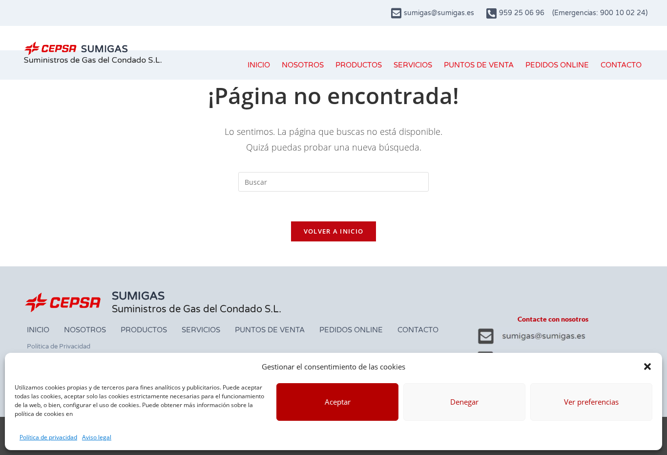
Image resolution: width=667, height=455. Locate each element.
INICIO (259, 65)
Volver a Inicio (334, 231)
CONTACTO (621, 65)
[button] (647, 366)
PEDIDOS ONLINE (557, 65)
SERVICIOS (413, 65)
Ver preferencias (591, 402)
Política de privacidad (48, 437)
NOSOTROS (303, 65)
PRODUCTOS (358, 65)
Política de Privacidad (58, 346)
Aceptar (338, 402)
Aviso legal (96, 437)
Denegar (464, 402)
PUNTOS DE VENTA (479, 65)
